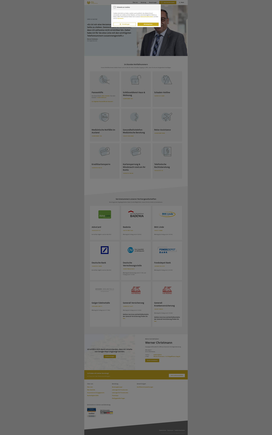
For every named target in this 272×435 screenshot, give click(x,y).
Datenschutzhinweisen (146, 16)
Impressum (120, 18)
